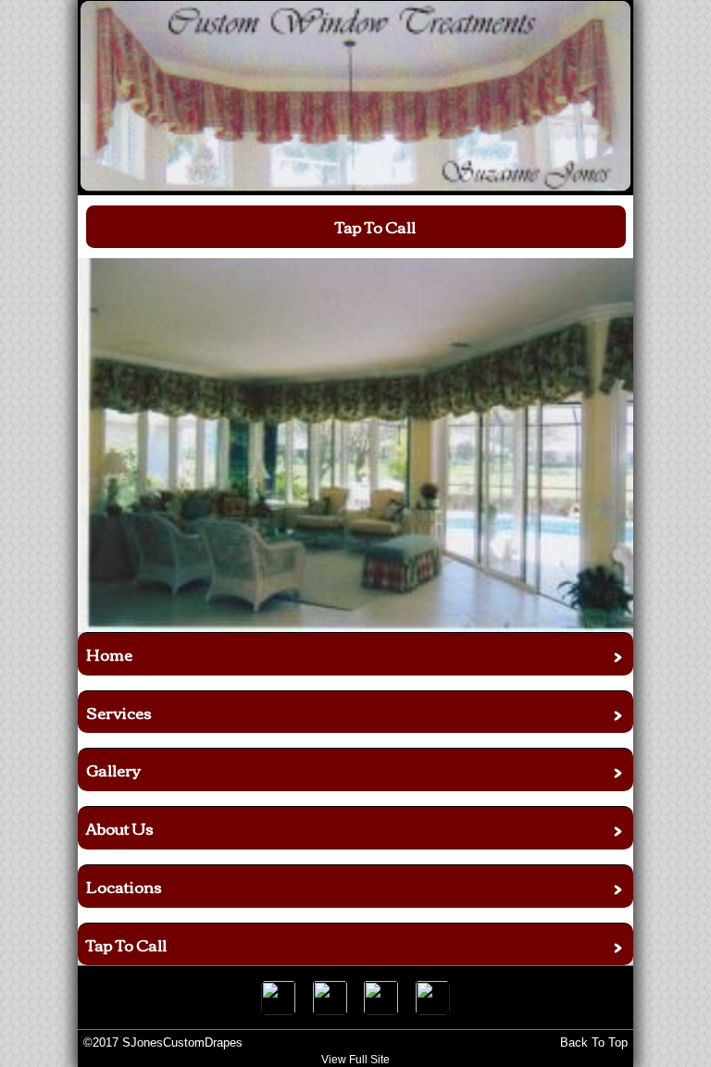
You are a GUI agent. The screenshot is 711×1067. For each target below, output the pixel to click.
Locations (124, 886)
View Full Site (355, 1059)
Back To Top (594, 1042)
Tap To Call (126, 944)
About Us (120, 827)
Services (119, 712)
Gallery (113, 769)
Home (109, 653)
